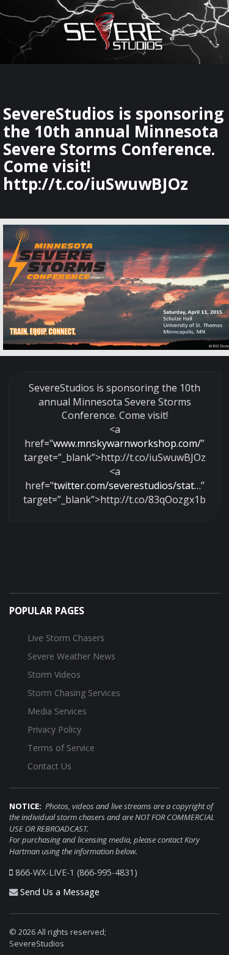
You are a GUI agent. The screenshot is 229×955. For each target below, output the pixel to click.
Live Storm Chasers (65, 638)
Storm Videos (54, 674)
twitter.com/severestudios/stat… (127, 485)
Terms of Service (61, 747)
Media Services (57, 711)
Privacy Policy (54, 729)
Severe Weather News (71, 656)
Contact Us (49, 766)
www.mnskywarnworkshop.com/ (127, 443)
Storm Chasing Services (73, 693)
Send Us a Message (60, 892)
